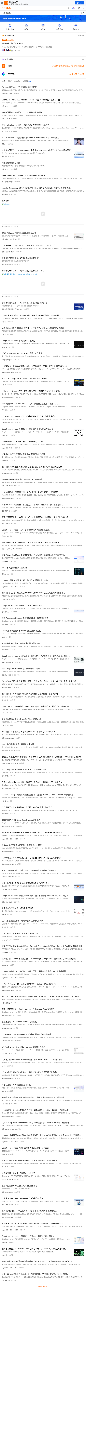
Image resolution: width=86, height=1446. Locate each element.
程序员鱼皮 (5, 410)
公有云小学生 (6, 1003)
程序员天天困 (6, 612)
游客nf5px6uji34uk (7, 675)
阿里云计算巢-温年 (7, 486)
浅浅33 (4, 536)
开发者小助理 (6, 226)
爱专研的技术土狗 (7, 182)
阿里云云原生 (6, 106)
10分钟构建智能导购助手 (76, 74)
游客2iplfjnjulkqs (7, 788)
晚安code (5, 435)
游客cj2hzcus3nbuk (8, 738)
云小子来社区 (6, 523)
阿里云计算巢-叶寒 (7, 1179)
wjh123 (4, 1066)
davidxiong (5, 460)
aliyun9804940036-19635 (10, 587)
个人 (82, 12)
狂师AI (4, 385)
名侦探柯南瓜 (6, 194)
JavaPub (4, 1154)
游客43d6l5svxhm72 (8, 864)
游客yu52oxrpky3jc (7, 662)
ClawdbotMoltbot (7, 473)
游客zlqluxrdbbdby (7, 902)
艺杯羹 (4, 914)
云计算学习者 (6, 511)
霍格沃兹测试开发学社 (8, 252)
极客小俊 (4, 156)
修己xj (3, 144)
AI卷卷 (4, 322)
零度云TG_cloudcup (8, 1217)
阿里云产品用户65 (7, 751)
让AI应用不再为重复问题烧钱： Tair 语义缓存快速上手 (68, 66)
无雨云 (4, 1091)
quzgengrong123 (7, 360)
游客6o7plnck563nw (8, 372)
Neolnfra (4, 347)
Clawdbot (5, 965)
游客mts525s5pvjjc (7, 687)
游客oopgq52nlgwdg (8, 549)
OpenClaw (5, 599)
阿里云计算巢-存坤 (7, 1205)
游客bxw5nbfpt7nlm (8, 877)
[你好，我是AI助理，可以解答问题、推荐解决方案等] (73, 8)
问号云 (4, 334)
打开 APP (79, 3)
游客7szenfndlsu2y (7, 264)
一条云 (4, 713)
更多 (83, 59)
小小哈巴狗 (5, 650)
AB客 (3, 637)
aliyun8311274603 (7, 448)
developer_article (7, 93)
